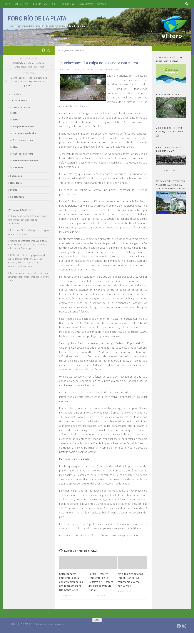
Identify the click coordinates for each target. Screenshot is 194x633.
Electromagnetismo (23, 140)
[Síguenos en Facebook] (43, 50)
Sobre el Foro (21, 3)
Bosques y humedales (71, 50)
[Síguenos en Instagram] (48, 50)
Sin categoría (17, 196)
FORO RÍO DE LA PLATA (37, 18)
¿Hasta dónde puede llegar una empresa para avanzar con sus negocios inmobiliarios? (27, 219)
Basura (16, 119)
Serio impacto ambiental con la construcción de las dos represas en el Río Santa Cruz (71, 581)
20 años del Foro (18, 100)
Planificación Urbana (23, 153)
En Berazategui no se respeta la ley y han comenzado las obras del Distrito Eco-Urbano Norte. (29, 277)
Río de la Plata (39, 3)
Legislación (16, 175)
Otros (15, 146)
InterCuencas (67, 3)
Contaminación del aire (24, 133)
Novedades (16, 182)
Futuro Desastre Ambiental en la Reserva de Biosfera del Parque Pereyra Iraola (100, 581)
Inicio (7, 3)
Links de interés (85, 3)
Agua (15, 112)
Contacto (102, 3)
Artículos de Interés (20, 107)
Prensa (13, 189)
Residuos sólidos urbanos (25, 160)
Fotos (53, 3)
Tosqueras (18, 167)
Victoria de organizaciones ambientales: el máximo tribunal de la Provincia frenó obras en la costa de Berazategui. (28, 244)
